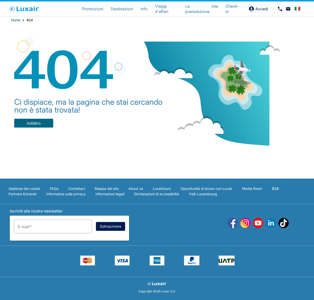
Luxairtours (162, 188)
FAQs (54, 188)
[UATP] (227, 263)
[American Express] (157, 263)
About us (136, 188)
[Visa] (122, 263)
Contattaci (76, 188)
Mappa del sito (107, 188)
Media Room (252, 188)
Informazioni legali (109, 194)
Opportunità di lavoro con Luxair (206, 188)
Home (15, 20)
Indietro (34, 123)
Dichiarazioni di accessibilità (156, 194)
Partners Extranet (23, 194)
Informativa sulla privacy (66, 194)
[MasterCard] (87, 263)
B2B (275, 188)
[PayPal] (191, 263)
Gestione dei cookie (24, 188)
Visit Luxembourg (203, 194)
